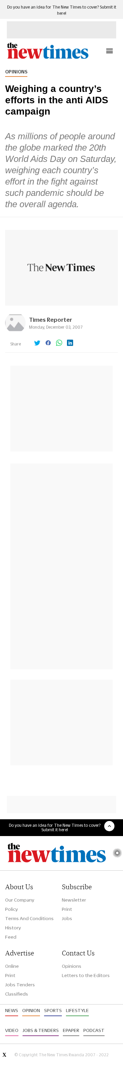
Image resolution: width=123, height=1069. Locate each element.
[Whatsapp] (59, 343)
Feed (10, 937)
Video (11, 1030)
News (11, 1010)
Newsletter (74, 900)
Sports (53, 1010)
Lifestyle (77, 1010)
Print (67, 909)
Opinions (16, 71)
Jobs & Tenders (41, 1030)
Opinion (31, 1010)
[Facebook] (48, 343)
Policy (11, 909)
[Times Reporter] (15, 331)
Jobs (67, 918)
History (13, 927)
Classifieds (16, 994)
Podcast (94, 1030)
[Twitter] (37, 343)
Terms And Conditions (29, 918)
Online (12, 966)
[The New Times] (47, 58)
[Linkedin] (70, 343)
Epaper (71, 1030)
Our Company (19, 900)
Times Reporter (50, 319)
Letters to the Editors (86, 975)
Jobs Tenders (20, 984)
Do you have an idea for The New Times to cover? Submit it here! (54, 827)
